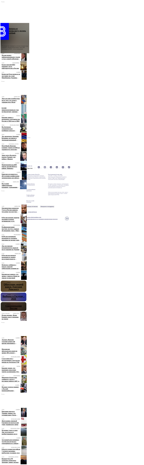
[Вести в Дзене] (39, 167)
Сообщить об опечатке (32, 206)
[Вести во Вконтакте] (57, 167)
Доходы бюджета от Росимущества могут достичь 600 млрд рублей (14, 31)
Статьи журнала (32, 212)
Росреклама (28, 202)
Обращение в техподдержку (47, 206)
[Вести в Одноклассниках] (63, 167)
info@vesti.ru (29, 190)
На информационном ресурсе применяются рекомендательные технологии (41, 219)
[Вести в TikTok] (69, 167)
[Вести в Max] (45, 167)
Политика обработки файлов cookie (33, 217)
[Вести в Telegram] (51, 167)
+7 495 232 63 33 (30, 196)
